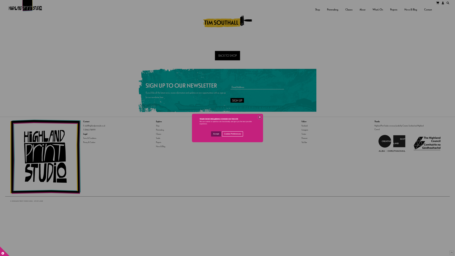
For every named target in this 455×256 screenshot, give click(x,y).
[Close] (259, 117)
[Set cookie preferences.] (4, 251)
